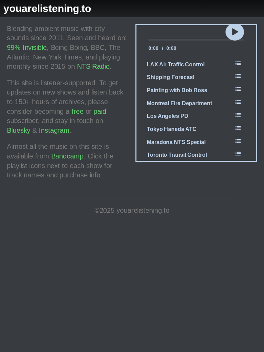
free (78, 111)
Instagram (54, 130)
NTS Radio (93, 66)
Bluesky (18, 130)
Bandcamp (67, 156)
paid (100, 111)
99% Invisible (27, 47)
